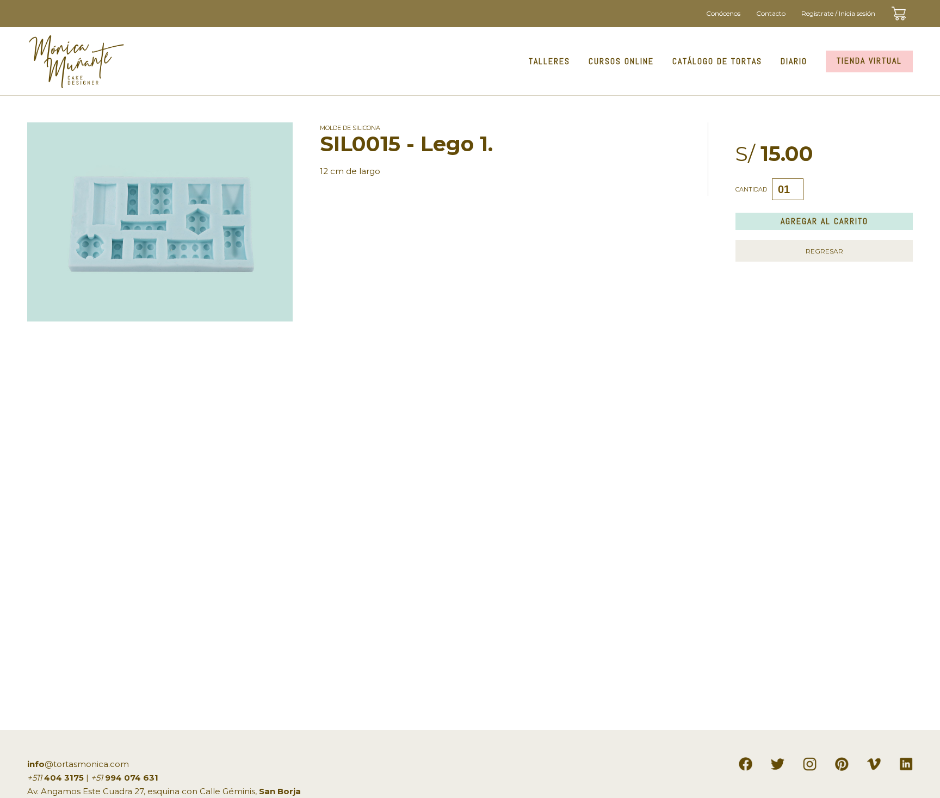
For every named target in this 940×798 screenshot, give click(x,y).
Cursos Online (621, 61)
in (813, 761)
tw (780, 761)
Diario (794, 61)
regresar (824, 251)
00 (908, 7)
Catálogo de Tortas (717, 61)
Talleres (549, 61)
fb (748, 761)
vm (875, 761)
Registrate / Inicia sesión (838, 13)
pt (845, 761)
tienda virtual (869, 60)
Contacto (771, 13)
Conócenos (723, 13)
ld (909, 761)
